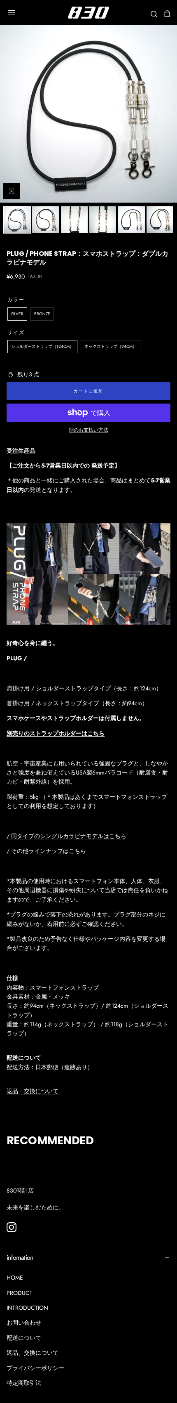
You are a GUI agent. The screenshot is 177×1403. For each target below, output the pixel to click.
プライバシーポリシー (35, 1368)
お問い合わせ (24, 1322)
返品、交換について (32, 1353)
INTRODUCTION (27, 1308)
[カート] (167, 13)
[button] (11, 13)
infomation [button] (20, 1257)
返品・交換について (32, 1091)
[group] (88, 114)
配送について (24, 1338)
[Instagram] (11, 1227)
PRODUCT (20, 1293)
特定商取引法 (24, 1383)
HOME (15, 1277)
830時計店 (20, 1190)
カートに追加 (88, 391)
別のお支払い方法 (88, 429)
